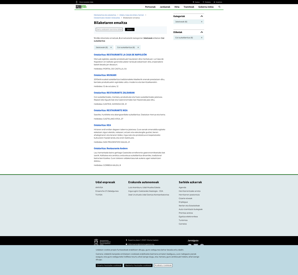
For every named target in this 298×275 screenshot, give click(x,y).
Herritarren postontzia (189, 195)
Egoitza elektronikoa (188, 216)
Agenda (182, 187)
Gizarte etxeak (185, 198)
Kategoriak (179, 16)
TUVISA (98, 195)
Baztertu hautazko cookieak (138, 265)
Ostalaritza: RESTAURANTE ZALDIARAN (114, 92)
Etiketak (177, 32)
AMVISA (99, 187)
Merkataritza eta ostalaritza (105, 15)
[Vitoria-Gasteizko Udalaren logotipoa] (102, 243)
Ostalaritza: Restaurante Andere (111, 148)
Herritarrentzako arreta (189, 191)
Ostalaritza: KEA (102, 125)
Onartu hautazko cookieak (109, 265)
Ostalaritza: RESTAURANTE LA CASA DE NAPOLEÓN (120, 54)
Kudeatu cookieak (163, 265)
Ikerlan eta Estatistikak (189, 206)
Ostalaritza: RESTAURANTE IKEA (111, 110)
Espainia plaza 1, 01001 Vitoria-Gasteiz (143, 240)
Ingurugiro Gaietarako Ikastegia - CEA (145, 191)
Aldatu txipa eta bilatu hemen (131, 15)
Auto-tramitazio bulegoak (191, 209)
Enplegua (183, 202)
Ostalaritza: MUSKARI (105, 75)
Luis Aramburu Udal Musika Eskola (144, 187)
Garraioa (183, 224)
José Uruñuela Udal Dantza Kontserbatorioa (148, 195)
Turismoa (183, 220)
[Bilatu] (219, 6)
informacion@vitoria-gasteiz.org (141, 244)
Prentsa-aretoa (186, 213)
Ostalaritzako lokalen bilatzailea (107, 18)
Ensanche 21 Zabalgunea (107, 191)
